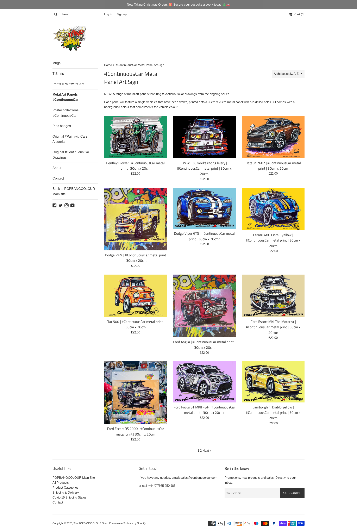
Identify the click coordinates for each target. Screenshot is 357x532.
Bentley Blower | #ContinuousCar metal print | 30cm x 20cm (135, 165)
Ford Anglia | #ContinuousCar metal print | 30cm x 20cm (204, 344)
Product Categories (65, 487)
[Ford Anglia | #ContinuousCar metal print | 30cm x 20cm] (204, 306)
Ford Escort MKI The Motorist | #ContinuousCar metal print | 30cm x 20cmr (273, 327)
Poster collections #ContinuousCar (65, 112)
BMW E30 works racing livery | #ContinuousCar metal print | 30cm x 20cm (204, 168)
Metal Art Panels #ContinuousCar (65, 97)
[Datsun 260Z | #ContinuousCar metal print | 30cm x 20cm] (273, 137)
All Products (60, 482)
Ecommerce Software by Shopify (127, 523)
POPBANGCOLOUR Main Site (73, 477)
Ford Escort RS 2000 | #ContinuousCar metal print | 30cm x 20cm (135, 431)
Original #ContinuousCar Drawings (70, 154)
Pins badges (61, 126)
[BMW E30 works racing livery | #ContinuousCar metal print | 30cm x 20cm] (204, 137)
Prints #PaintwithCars (68, 84)
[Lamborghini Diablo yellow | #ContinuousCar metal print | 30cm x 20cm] (273, 381)
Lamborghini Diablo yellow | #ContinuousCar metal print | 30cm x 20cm (273, 413)
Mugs (56, 63)
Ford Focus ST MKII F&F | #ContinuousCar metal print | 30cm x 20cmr (204, 410)
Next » (206, 450)
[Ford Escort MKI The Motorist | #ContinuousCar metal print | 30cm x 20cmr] (273, 296)
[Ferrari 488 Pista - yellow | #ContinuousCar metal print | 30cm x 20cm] (273, 209)
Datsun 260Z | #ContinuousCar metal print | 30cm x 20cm (273, 165)
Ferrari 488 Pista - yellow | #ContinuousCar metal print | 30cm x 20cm (273, 240)
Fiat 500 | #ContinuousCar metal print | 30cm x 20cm (135, 324)
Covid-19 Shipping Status (69, 497)
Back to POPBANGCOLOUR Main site (73, 191)
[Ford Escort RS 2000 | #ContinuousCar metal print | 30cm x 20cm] (135, 392)
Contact (58, 178)
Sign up (122, 14)
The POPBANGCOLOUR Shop (91, 523)
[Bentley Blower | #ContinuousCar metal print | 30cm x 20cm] (135, 137)
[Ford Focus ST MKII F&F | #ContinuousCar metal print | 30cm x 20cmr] (204, 381)
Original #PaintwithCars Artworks (69, 139)
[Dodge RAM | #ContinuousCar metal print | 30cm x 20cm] (135, 219)
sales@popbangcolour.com (199, 477)
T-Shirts (58, 73)
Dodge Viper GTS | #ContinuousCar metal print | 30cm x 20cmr (204, 236)
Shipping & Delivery (65, 492)
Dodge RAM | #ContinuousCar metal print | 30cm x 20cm (135, 257)
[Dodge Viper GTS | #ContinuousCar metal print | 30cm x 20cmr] (204, 208)
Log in (108, 14)
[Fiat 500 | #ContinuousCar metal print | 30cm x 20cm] (135, 296)
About (56, 168)
